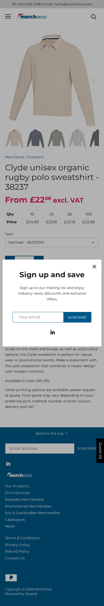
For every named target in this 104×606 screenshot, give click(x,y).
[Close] (94, 266)
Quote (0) (100, 450)
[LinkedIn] (52, 332)
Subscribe (77, 317)
